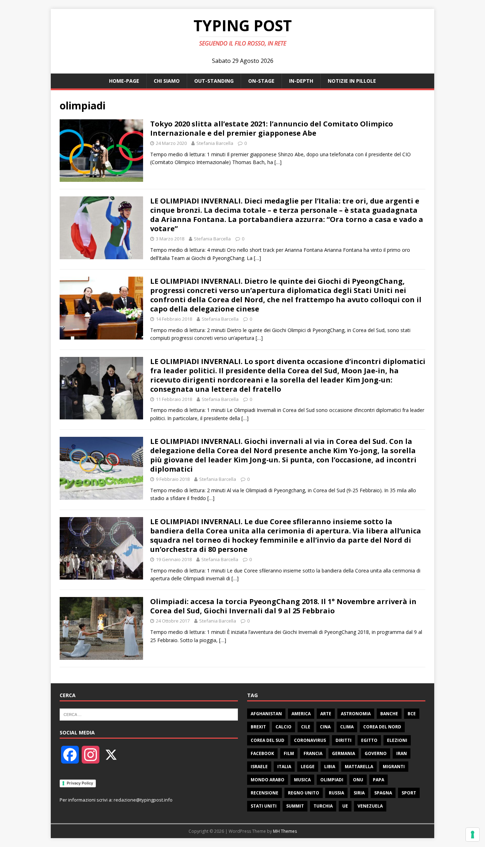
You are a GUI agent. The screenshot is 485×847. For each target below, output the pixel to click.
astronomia (356, 714)
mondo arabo (267, 780)
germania (343, 753)
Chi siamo (167, 80)
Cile (305, 727)
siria (359, 793)
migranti (394, 767)
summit (295, 806)
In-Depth (301, 80)
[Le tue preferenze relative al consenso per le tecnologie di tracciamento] (472, 834)
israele (259, 767)
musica (302, 780)
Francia (313, 753)
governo (376, 753)
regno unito (303, 793)
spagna (383, 793)
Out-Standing (214, 80)
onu (358, 780)
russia (336, 793)
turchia (323, 806)
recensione (264, 793)
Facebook (262, 753)
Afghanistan (266, 714)
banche (389, 714)
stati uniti (264, 806)
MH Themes (285, 831)
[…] (278, 162)
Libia (329, 767)
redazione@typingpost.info (143, 800)
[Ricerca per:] (149, 714)
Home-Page (124, 80)
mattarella (359, 767)
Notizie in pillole (352, 80)
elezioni (397, 740)
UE (345, 806)
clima (347, 727)
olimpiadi (331, 780)
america (301, 714)
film (289, 753)
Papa (378, 780)
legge (308, 767)
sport (409, 793)
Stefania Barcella (214, 143)
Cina (325, 727)
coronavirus (310, 740)
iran (401, 753)
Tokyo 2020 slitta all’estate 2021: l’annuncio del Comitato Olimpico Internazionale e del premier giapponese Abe (271, 128)
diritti (344, 740)
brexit (258, 727)
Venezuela (370, 806)
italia (284, 767)
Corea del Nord (382, 727)
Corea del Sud (267, 740)
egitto (369, 740)
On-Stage (261, 80)
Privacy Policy (80, 783)
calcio (283, 727)
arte (325, 714)
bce (412, 714)
